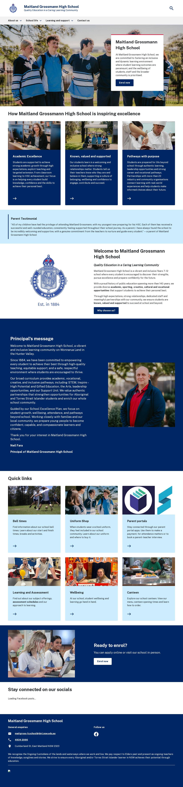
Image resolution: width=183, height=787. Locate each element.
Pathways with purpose (143, 156)
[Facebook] (96, 735)
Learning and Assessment (31, 592)
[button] (15, 21)
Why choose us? (106, 310)
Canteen (133, 592)
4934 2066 (21, 739)
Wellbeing (77, 592)
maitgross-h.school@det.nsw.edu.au (35, 733)
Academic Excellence (27, 156)
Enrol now (124, 82)
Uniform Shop (79, 521)
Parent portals (137, 521)
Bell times (20, 521)
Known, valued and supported (90, 156)
